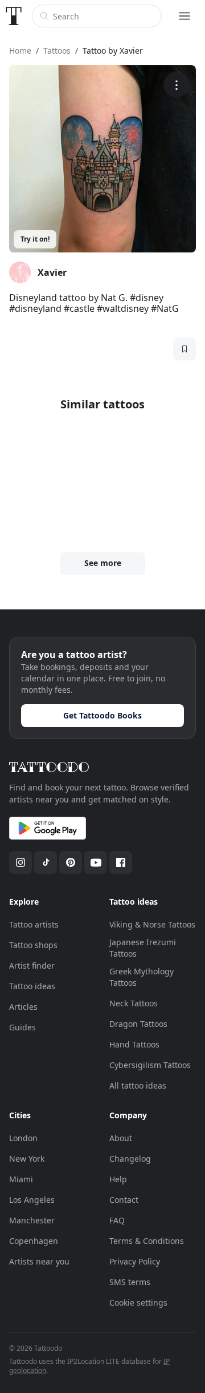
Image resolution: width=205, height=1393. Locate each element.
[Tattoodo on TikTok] (45, 862)
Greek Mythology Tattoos (141, 977)
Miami (21, 1179)
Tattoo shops (33, 945)
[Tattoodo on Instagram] (20, 862)
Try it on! (35, 239)
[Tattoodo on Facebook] (120, 862)
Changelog (130, 1158)
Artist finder (32, 965)
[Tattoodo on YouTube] (95, 862)
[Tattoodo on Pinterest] (70, 862)
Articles (23, 1006)
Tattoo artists (34, 924)
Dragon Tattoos (138, 1023)
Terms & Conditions (146, 1240)
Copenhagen (33, 1240)
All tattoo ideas (137, 1085)
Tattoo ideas (32, 986)
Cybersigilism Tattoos (150, 1064)
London (23, 1138)
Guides (22, 1027)
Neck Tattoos (133, 1003)
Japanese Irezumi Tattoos (142, 948)
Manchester (32, 1220)
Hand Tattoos (134, 1044)
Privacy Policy (134, 1261)
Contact (123, 1199)
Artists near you (39, 1261)
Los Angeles (32, 1199)
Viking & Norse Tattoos (152, 924)
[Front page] (13, 16)
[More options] (176, 85)
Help (118, 1179)
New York (26, 1158)
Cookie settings (138, 1302)
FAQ (117, 1220)
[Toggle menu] (184, 16)
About (120, 1138)
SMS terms (129, 1281)
